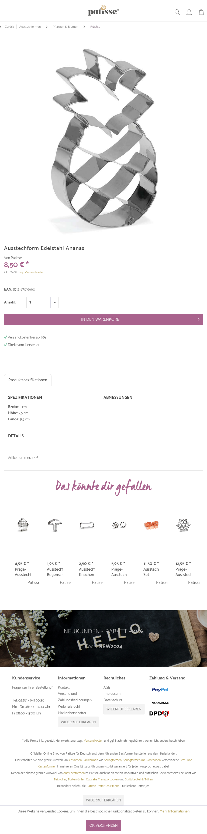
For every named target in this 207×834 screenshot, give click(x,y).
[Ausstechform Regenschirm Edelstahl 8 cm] (55, 525)
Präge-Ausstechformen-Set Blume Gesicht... (119, 572)
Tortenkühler (76, 779)
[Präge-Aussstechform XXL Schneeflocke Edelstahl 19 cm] (183, 525)
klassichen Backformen (83, 760)
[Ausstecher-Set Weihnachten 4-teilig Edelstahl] (151, 525)
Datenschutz (113, 700)
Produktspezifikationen (27, 380)
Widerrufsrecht (69, 707)
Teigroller (60, 779)
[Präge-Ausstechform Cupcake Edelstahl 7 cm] (23, 525)
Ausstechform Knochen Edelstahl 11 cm (87, 572)
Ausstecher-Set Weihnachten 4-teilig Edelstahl (151, 572)
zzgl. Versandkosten (31, 272)
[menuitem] (177, 12)
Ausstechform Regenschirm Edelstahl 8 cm (55, 572)
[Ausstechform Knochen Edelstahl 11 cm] (87, 525)
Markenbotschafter (72, 713)
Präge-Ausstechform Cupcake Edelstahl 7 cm (23, 572)
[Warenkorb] (201, 12)
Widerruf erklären (78, 722)
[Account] (189, 12)
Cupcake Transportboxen (102, 779)
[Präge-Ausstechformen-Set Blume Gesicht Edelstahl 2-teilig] (119, 525)
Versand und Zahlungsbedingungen (75, 697)
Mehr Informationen (174, 811)
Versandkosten (93, 740)
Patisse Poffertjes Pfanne (103, 785)
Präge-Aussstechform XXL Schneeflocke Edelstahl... (183, 572)
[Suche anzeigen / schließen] (177, 12)
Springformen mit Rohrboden (142, 760)
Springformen (113, 760)
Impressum (112, 694)
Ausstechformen (74, 773)
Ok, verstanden (103, 826)
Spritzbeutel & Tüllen (139, 779)
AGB (107, 688)
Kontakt (64, 688)
